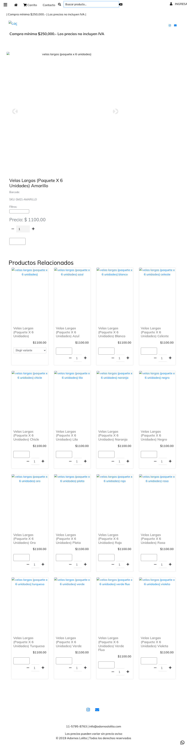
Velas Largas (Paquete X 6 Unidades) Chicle (26, 435)
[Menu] (5, 5)
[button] (15, 111)
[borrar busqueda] (120, 4)
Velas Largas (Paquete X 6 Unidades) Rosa (153, 539)
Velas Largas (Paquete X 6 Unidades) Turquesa (29, 642)
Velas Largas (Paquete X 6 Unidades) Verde (69, 642)
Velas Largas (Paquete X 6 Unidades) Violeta (154, 642)
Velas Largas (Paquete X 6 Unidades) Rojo (110, 539)
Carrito (32, 5)
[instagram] (170, 25)
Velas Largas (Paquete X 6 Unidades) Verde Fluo (111, 644)
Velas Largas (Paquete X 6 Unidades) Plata (68, 539)
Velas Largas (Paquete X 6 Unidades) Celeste (155, 332)
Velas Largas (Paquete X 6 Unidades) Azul (67, 332)
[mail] (175, 25)
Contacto (49, 5)
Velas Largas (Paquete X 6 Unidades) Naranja (112, 435)
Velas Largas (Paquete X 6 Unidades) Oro (24, 539)
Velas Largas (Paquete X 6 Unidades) (23, 332)
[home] (15, 5)
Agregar (17, 241)
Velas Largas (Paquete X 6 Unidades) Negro (154, 435)
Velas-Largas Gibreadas (19, 211)
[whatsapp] (182, 742)
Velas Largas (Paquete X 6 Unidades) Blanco (111, 332)
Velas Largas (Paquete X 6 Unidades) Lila (67, 435)
